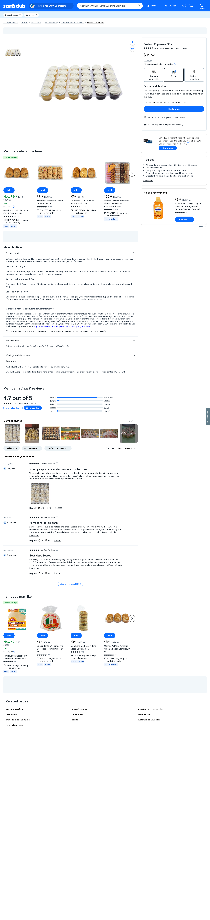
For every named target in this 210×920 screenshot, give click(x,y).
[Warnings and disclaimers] (133, 355)
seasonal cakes (144, 714)
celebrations (11, 714)
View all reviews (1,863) (70, 584)
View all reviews (13, 408)
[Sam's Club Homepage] (14, 6)
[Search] (139, 5)
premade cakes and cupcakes (19, 719)
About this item (12, 247)
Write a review (32, 408)
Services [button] (30, 14)
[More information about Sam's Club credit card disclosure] (188, 143)
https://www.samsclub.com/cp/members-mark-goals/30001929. (62, 326)
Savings (172, 5)
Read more (148, 180)
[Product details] (133, 253)
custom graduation (14, 708)
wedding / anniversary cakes (150, 708)
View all (132, 420)
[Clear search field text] (132, 6)
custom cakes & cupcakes (149, 719)
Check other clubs (178, 102)
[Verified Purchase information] (57, 463)
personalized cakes (14, 725)
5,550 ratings (165, 48)
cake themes (77, 714)
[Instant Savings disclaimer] (14, 206)
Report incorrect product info (93, 331)
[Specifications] (133, 340)
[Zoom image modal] (132, 49)
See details (180, 117)
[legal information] (175, 64)
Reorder (154, 5)
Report (58, 507)
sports (75, 719)
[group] (157, 48)
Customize (174, 108)
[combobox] (110, 6)
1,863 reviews (31, 403)
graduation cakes (79, 708)
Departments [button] (11, 14)
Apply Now (168, 148)
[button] (188, 6)
